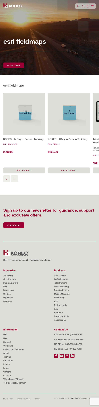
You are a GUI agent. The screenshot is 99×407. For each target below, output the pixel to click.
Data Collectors (61, 290)
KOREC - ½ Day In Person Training (23, 139)
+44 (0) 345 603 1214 (73, 339)
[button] (14, 178)
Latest (6, 368)
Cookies (37, 399)
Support (7, 342)
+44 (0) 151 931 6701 (73, 334)
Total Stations (60, 283)
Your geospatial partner (14, 383)
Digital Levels (60, 305)
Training (7, 357)
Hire (5, 334)
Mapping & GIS (10, 283)
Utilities (7, 294)
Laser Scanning (61, 286)
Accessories (60, 320)
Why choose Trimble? (13, 379)
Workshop (8, 346)
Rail (5, 286)
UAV (56, 309)
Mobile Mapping (62, 294)
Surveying (8, 275)
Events (6, 364)
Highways (8, 298)
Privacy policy (8, 399)
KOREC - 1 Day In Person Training (67, 139)
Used (5, 338)
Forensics (7, 301)
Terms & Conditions (23, 399)
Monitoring (8, 290)
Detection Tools (61, 316)
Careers (7, 372)
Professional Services (13, 349)
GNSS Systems (61, 279)
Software (58, 312)
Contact (7, 375)
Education (8, 360)
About (6, 353)
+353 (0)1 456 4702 (73, 344)
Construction (9, 279)
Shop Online (60, 275)
